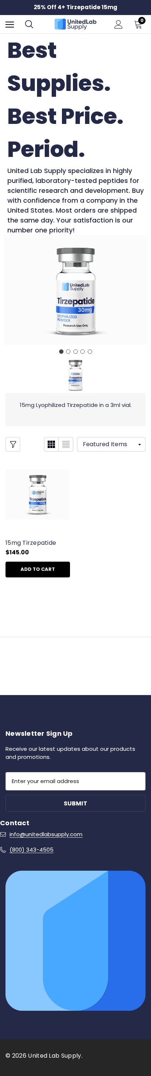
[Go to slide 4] (83, 351)
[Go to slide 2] (68, 351)
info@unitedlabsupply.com (46, 834)
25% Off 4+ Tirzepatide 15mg (75, 7)
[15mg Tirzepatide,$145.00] (37, 494)
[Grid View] (51, 444)
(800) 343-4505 (32, 849)
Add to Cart (38, 569)
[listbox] (111, 444)
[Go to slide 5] (90, 351)
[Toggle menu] (9, 24)
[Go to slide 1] (61, 351)
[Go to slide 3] (75, 351)
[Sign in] (118, 24)
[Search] (29, 24)
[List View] (66, 444)
